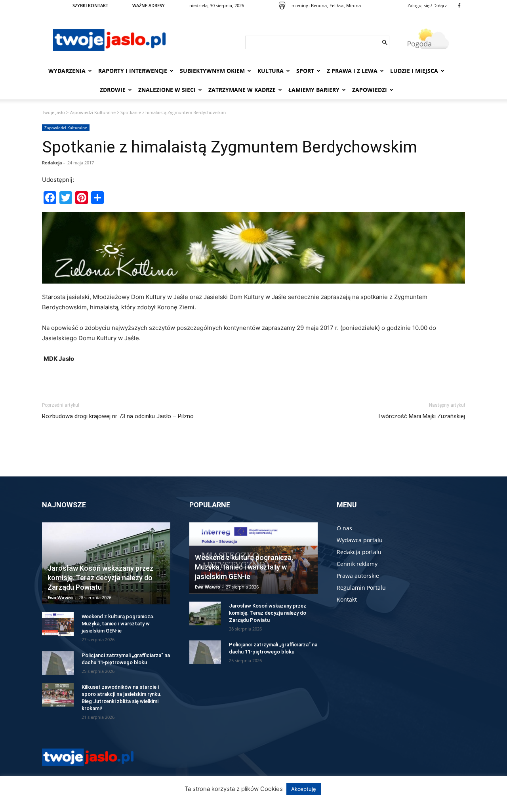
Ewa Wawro (60, 597)
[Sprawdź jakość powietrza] (282, 6)
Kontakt (347, 599)
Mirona (353, 5)
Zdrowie (113, 89)
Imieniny (299, 5)
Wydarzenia (67, 70)
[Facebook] (459, 5)
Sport (305, 70)
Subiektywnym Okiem (212, 70)
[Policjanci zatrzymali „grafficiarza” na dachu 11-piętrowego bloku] (58, 663)
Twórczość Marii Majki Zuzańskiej (421, 416)
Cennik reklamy (357, 564)
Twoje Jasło (53, 112)
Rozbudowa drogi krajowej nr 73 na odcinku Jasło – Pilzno (118, 416)
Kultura (270, 70)
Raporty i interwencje (132, 70)
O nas (344, 528)
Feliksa (336, 5)
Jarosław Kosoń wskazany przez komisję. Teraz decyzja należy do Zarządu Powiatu (100, 577)
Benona (319, 5)
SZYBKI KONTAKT (90, 5)
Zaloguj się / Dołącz (427, 5)
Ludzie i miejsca (414, 70)
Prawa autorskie (358, 575)
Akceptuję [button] (303, 789)
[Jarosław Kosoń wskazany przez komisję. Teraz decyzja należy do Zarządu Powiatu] (205, 613)
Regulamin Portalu (361, 587)
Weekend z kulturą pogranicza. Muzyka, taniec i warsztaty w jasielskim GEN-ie (118, 623)
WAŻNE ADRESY (148, 5)
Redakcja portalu (359, 552)
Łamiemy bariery (313, 89)
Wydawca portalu (360, 540)
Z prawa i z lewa (352, 70)
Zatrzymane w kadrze (242, 89)
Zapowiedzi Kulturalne (93, 112)
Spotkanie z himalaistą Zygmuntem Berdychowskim (229, 146)
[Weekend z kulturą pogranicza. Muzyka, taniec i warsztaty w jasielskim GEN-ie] (58, 624)
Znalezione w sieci (167, 89)
